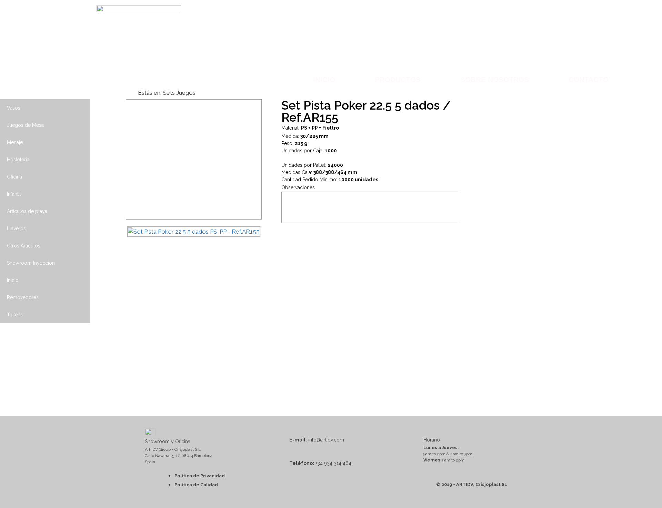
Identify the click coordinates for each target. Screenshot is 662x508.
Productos (398, 79)
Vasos (13, 108)
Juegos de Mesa (25, 125)
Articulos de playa (27, 211)
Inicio (324, 79)
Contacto (589, 79)
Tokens (15, 314)
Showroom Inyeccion (31, 263)
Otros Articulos (23, 245)
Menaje (15, 142)
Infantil (14, 194)
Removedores (23, 297)
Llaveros (16, 228)
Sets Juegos (179, 92)
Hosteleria (18, 159)
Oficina (14, 177)
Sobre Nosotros (494, 79)
